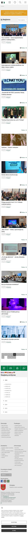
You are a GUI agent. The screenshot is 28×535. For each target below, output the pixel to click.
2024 (6, 404)
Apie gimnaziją (4, 425)
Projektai (3, 454)
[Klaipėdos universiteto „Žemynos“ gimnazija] (3, 2)
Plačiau (23, 48)
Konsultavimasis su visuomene (19, 453)
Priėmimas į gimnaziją (6, 437)
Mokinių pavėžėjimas (19, 430)
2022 (6, 412)
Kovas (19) (7, 392)
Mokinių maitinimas (19, 432)
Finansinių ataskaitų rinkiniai (7, 450)
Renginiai (8, 70)
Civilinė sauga (18, 462)
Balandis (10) (8, 390)
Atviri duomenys (18, 465)
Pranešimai (8, 42)
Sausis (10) (7, 396)
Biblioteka (17, 435)
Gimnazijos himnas (5, 430)
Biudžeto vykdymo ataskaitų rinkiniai (7, 448)
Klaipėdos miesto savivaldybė (16, 487)
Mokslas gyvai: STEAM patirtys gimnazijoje (10, 313)
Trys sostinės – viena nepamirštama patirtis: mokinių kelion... (12, 38)
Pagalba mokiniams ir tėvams (21, 428)
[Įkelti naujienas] (9, 2)
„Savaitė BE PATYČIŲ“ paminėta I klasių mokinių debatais (12, 93)
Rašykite (4, 474)
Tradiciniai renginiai (5, 433)
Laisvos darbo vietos (19, 449)
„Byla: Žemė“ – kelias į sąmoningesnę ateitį (12, 230)
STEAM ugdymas (18, 425)
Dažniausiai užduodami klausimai (19, 456)
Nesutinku (14, 526)
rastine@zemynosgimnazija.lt (9, 497)
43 (11, 357)
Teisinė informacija (19, 463)
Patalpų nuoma (18, 433)
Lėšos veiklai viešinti (5, 452)
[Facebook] (2, 481)
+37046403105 (5, 496)
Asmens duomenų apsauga (20, 451)
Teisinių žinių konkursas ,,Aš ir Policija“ (12, 120)
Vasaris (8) (7, 394)
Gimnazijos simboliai (5, 432)
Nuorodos (17, 447)
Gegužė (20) (7, 388)
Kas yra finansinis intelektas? (10, 284)
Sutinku (14, 530)
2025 (6, 400)
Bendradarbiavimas (5, 435)
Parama (3, 457)
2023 (6, 408)
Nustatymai (14, 522)
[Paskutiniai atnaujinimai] (14, 2)
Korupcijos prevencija (19, 460)
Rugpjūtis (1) (8, 384)
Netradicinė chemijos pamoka (10, 339)
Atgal (2, 354)
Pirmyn (14, 357)
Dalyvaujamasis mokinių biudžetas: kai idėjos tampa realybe (12, 66)
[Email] (8, 481)
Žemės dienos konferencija (9, 175)
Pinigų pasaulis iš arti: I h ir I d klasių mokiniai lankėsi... (11, 203)
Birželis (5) (7, 386)
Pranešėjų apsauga (19, 458)
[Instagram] (5, 481)
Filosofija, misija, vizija (6, 428)
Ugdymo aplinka (4, 427)
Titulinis (2, 6)
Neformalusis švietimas (20, 427)
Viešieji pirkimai (4, 455)
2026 (6, 380)
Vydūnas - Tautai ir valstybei (9, 147)
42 (8, 357)
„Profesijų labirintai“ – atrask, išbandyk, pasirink (13, 258)
